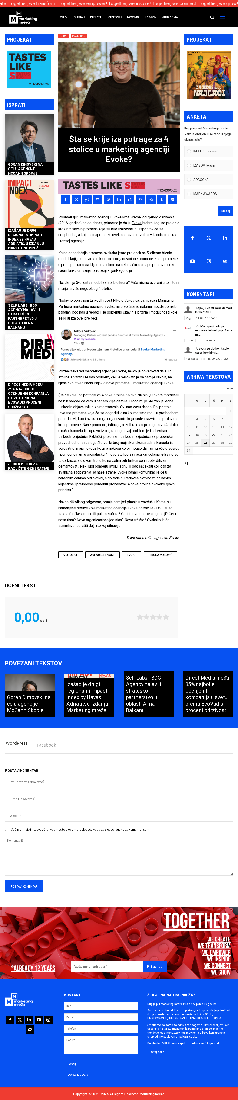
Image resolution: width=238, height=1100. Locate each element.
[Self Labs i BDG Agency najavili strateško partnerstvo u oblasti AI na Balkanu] (29, 279)
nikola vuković (160, 555)
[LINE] (172, 199)
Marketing (79, 36)
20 (213, 435)
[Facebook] (65, 199)
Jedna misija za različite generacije (28, 466)
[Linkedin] (119, 199)
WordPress (17, 743)
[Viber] (108, 199)
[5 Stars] (166, 617)
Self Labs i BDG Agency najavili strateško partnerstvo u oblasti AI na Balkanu (24, 316)
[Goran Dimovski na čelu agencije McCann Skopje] (29, 138)
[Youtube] (192, 261)
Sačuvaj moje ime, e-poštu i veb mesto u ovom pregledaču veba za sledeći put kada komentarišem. (80, 829)
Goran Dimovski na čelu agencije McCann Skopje (25, 168)
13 (213, 427)
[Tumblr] (161, 199)
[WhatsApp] (87, 199)
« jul (187, 463)
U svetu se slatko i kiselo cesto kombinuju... (212, 350)
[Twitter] (209, 238)
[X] (76, 199)
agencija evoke (102, 555)
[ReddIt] (151, 199)
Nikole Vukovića (126, 300)
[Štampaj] (129, 199)
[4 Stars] (159, 617)
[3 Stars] (153, 617)
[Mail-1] (225, 261)
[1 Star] (140, 617)
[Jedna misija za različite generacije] (29, 438)
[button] (212, 17)
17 (188, 435)
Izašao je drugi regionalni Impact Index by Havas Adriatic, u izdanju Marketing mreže (26, 239)
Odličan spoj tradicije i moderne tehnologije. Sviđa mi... (213, 330)
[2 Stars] (146, 617)
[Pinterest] (140, 199)
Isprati (64, 36)
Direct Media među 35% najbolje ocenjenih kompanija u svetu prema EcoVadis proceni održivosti (28, 395)
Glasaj (225, 211)
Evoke (117, 217)
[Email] (97, 199)
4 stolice (70, 555)
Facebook (46, 745)
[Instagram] (209, 261)
